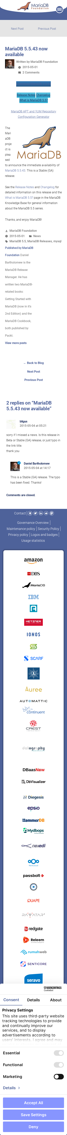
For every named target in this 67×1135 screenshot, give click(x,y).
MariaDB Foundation (44, 62)
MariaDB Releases (39, 241)
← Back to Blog (33, 363)
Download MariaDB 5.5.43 (33, 83)
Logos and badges (44, 535)
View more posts (15, 343)
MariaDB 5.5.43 (15, 170)
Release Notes (26, 95)
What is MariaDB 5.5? (33, 100)
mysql (57, 241)
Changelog (43, 95)
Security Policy (48, 529)
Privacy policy (18, 535)
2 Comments (31, 72)
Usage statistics (33, 540)
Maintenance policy (21, 529)
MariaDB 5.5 (17, 241)
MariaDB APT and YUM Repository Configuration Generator (33, 114)
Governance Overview (33, 523)
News (37, 236)
